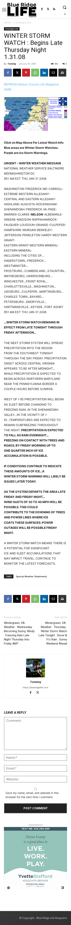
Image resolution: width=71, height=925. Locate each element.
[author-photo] (35, 668)
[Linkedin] (44, 73)
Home (7, 22)
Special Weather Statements (31, 576)
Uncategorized (23, 22)
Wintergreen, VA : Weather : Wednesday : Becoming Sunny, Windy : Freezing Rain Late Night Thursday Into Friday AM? (19, 633)
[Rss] (54, 9)
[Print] (62, 73)
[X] (17, 73)
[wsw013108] (35, 114)
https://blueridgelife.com (35, 687)
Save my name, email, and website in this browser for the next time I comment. (32, 795)
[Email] (53, 73)
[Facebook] (42, 9)
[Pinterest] (26, 73)
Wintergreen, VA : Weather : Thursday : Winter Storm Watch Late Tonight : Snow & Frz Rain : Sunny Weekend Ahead (53, 633)
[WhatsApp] (35, 73)
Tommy (11, 63)
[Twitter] (48, 9)
